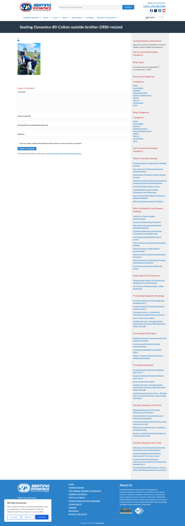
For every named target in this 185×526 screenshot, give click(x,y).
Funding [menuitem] (90, 18)
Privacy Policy (100, 523)
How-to (136, 100)
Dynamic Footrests (78, 494)
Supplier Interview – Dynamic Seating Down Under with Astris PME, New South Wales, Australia (149, 323)
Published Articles (140, 93)
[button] (128, 7)
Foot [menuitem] (55, 18)
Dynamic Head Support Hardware (84, 501)
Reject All (28, 517)
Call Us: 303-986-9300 (154, 6)
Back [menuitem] (45, 18)
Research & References (142, 95)
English (151, 17)
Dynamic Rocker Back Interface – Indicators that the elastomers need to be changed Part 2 (149, 461)
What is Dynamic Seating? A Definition (148, 201)
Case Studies (138, 88)
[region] (27, 510)
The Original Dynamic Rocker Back (85, 491)
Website (21, 134)
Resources (74, 511)
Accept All (41, 517)
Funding (72, 508)
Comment (21, 92)
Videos (136, 98)
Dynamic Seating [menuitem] (31, 18)
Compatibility (75, 504)
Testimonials (138, 103)
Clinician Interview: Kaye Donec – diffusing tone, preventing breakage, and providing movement (150, 395)
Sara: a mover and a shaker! (144, 318)
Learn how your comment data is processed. (63, 153)
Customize (14, 517)
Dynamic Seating (76, 488)
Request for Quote (78, 514)
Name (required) (24, 116)
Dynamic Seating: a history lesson (146, 186)
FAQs (135, 105)
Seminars (136, 90)
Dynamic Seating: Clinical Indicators (147, 222)
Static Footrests (77, 498)
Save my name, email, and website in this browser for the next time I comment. (51, 143)
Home (71, 484)
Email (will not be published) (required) (33, 125)
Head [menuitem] (64, 18)
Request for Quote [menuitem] (106, 18)
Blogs (135, 85)
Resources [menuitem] (77, 18)
